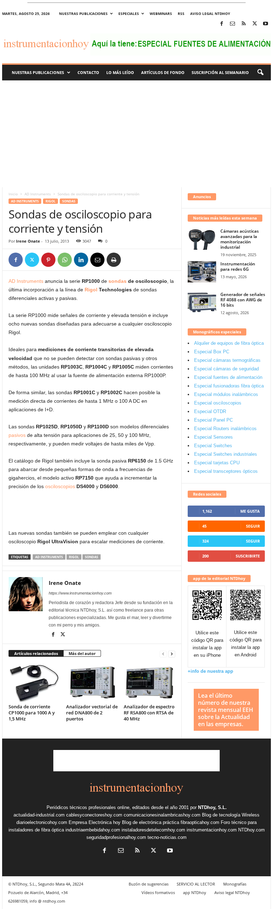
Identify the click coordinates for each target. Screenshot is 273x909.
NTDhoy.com (251, 830)
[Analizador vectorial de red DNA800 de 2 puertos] (92, 682)
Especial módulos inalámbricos (226, 394)
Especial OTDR (210, 411)
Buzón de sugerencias (148, 884)
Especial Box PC (211, 351)
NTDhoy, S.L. (212, 807)
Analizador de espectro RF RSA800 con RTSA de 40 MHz (149, 712)
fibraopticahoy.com (200, 822)
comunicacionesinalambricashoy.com (162, 815)
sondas (117, 281)
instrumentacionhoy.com (212, 830)
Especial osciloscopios (217, 403)
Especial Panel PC (213, 420)
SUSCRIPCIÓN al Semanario (220, 72)
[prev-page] (163, 653)
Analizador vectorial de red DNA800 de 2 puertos (92, 712)
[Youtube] (265, 24)
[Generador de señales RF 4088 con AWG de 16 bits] (202, 302)
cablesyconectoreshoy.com (94, 815)
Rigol (50, 201)
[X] (254, 24)
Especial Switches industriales (225, 454)
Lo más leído (120, 72)
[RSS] (243, 24)
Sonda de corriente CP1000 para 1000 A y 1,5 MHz (32, 712)
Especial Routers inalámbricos (225, 428)
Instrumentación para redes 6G (237, 266)
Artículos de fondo (162, 72)
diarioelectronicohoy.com (41, 822)
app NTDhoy (194, 892)
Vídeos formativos (158, 892)
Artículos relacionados (36, 653)
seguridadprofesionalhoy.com (116, 837)
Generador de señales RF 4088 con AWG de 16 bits (242, 299)
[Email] (97, 260)
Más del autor (82, 653)
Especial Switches (213, 445)
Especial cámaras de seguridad (226, 368)
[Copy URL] (130, 260)
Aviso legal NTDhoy (210, 13)
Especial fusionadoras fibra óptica (229, 386)
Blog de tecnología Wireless (230, 815)
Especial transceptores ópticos (226, 471)
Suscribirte (248, 556)
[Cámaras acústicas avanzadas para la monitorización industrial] (202, 239)
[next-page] (171, 653)
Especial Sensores (213, 437)
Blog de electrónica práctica (150, 822)
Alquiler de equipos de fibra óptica (229, 343)
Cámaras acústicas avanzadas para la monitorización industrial (239, 239)
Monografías (234, 884)
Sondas (68, 201)
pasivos (17, 435)
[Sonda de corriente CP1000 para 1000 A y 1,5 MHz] (34, 682)
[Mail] (232, 24)
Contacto (88, 72)
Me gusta (250, 511)
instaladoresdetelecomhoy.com (153, 830)
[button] (260, 72)
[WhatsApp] (65, 260)
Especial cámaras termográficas (227, 360)
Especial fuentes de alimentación (228, 377)
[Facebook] (221, 24)
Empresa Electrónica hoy (95, 822)
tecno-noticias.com (167, 837)
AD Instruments (38, 193)
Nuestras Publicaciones (38, 72)
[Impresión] (114, 260)
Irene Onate (28, 241)
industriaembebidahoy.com (92, 830)
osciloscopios (60, 486)
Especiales (128, 13)
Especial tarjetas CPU (217, 462)
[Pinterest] (48, 260)
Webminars (161, 13)
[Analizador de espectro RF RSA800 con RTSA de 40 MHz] (149, 682)
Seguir (253, 526)
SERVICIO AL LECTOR (196, 884)
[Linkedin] (81, 260)
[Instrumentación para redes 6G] (202, 271)
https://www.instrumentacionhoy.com (80, 593)
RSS (181, 13)
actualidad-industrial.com (39, 815)
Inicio (13, 193)
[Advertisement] (136, 134)
